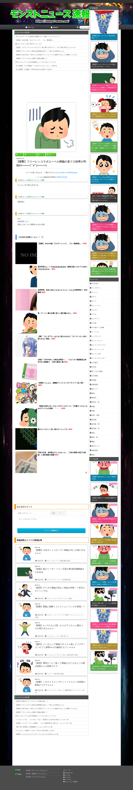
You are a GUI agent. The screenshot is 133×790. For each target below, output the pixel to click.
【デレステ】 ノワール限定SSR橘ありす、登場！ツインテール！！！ (38, 36)
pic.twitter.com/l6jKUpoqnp (67, 172)
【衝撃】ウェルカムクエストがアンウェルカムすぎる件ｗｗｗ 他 (36, 734)
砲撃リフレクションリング (74, 615)
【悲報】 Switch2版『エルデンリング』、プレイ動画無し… (34, 40)
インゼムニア (51, 655)
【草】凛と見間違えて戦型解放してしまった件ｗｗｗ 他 (33, 727)
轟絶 (65, 561)
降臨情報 (40, 561)
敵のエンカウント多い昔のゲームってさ (28, 44)
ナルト (54, 579)
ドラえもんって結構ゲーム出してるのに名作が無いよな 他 (34, 730)
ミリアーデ (61, 615)
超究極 (64, 579)
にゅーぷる (67, 777)
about (19, 770)
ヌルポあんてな (68, 772)
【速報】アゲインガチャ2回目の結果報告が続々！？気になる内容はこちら (39, 51)
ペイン (59, 579)
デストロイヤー (52, 690)
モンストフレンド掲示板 (70, 781)
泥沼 (61, 636)
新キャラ (61, 690)
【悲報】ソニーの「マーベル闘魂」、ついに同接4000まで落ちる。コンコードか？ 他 (43, 723)
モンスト (50, 674)
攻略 (68, 655)
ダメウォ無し (61, 655)
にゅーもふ (67, 775)
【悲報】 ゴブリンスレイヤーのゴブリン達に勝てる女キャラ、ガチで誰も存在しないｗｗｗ (45, 47)
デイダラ (60, 598)
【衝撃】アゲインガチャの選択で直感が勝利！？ (31, 58)
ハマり (57, 636)
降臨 (68, 561)
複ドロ (66, 636)
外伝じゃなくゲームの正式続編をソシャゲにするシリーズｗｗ (35, 62)
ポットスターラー (53, 561)
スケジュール (51, 598)
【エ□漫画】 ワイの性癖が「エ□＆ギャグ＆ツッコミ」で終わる (36, 66)
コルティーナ (51, 615)
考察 (55, 674)
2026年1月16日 (61, 177)
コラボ (49, 579)
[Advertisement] (51, 86)
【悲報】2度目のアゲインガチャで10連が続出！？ (31, 701)
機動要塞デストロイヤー (73, 690)
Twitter (19, 774)
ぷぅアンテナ (67, 779)
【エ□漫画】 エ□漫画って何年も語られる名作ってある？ (34, 69)
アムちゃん (51, 636)
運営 (58, 674)
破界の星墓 (74, 655)
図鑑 (61, 561)
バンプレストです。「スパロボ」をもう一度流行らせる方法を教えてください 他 (41, 719)
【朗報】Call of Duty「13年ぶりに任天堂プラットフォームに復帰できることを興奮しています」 (46, 55)
